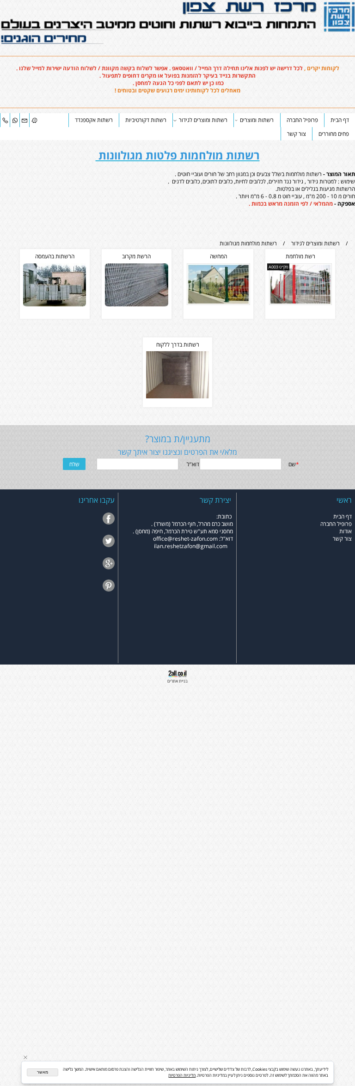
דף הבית (340, 119)
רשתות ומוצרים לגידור (203, 119)
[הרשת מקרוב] (136, 304)
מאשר (42, 1072)
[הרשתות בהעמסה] (54, 304)
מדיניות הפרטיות (182, 1075)
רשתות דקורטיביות (145, 119)
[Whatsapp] (15, 120)
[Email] (24, 120)
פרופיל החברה (302, 119)
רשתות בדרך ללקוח (177, 344)
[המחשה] (218, 302)
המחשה (218, 256)
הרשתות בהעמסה (54, 256)
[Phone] (5, 120)
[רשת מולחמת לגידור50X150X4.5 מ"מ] (300, 302)
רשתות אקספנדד (94, 119)
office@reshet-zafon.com (185, 538)
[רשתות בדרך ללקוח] (177, 396)
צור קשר (296, 133)
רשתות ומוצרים (257, 119)
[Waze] (34, 120)
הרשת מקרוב (136, 256)
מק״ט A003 (278, 267)
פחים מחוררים (333, 133)
